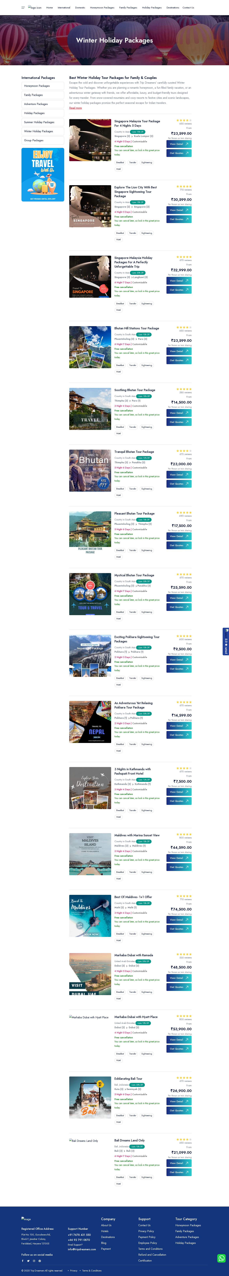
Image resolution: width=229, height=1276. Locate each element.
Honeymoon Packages (37, 86)
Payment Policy (146, 1237)
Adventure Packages (36, 104)
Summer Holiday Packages (39, 122)
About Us (106, 1225)
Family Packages (33, 95)
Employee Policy (147, 1243)
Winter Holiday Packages (38, 131)
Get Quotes (176, 153)
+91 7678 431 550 (79, 1235)
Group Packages (33, 140)
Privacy (73, 1270)
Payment (106, 1249)
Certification (145, 1261)
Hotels (104, 1231)
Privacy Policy (146, 1231)
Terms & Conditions (91, 1270)
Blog (103, 1243)
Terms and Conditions (150, 1249)
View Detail (176, 144)
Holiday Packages (34, 113)
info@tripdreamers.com (82, 1249)
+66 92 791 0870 (79, 1240)
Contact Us (188, 7)
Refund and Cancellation (152, 1255)
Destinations (173, 7)
